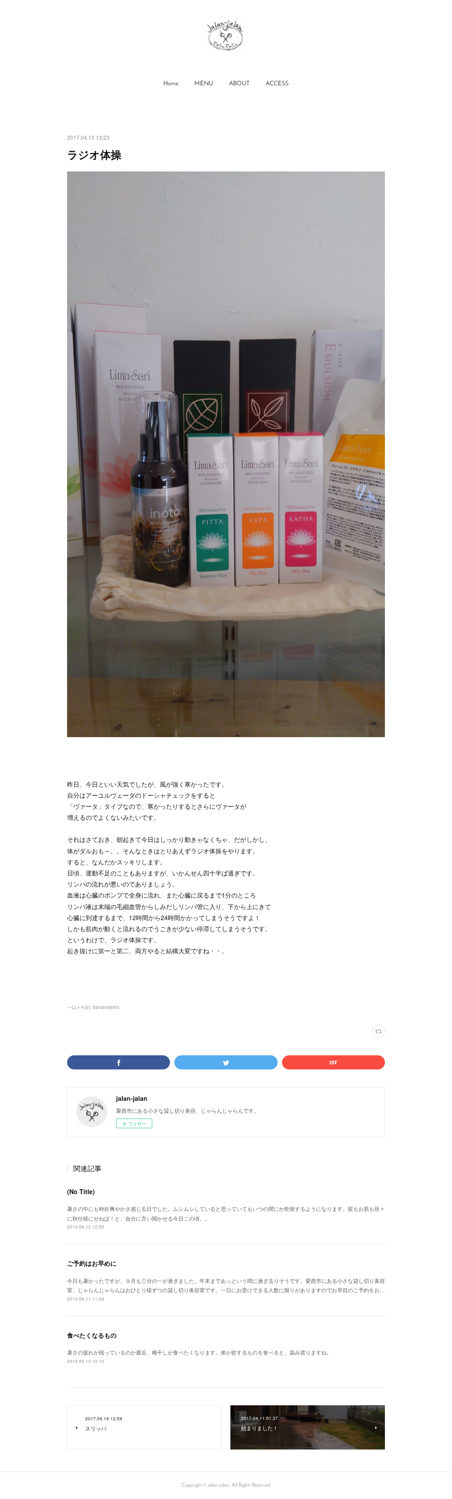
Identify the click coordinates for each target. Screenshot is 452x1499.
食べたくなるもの (92, 1335)
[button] (170, 84)
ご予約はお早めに (92, 1263)
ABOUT (239, 83)
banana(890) (106, 1007)
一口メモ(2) (78, 1007)
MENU (203, 83)
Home (170, 83)
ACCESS (277, 83)
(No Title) (81, 1191)
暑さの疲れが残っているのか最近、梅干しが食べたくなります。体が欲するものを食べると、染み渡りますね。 (199, 1352)
